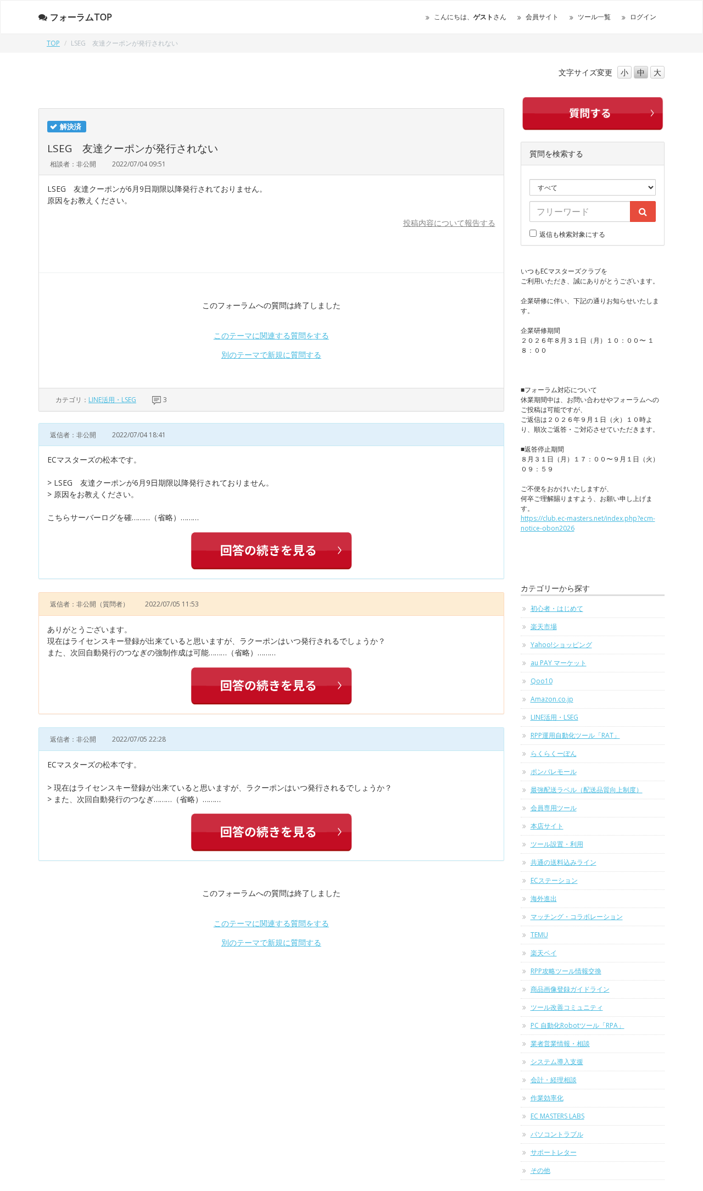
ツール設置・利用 (557, 844)
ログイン (643, 16)
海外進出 (544, 898)
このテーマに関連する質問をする (271, 335)
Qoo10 (542, 681)
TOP (53, 43)
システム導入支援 (557, 1061)
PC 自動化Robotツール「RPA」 (577, 1025)
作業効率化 (547, 1098)
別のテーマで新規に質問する (271, 354)
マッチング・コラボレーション (577, 916)
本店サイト (547, 826)
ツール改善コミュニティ (567, 1007)
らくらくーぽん (554, 753)
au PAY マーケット (559, 662)
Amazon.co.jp (552, 699)
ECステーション (554, 880)
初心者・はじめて (557, 608)
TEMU (539, 934)
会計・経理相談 (554, 1079)
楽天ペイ (544, 953)
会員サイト (542, 16)
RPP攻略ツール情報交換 (566, 971)
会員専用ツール (554, 807)
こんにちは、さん (470, 16)
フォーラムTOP (81, 17)
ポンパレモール (554, 771)
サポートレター (554, 1152)
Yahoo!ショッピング (561, 644)
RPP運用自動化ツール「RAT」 (575, 735)
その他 (540, 1170)
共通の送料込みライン (563, 862)
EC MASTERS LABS (557, 1116)
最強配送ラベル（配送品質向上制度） (587, 789)
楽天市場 (544, 626)
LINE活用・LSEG (112, 399)
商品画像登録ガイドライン (570, 989)
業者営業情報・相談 (560, 1043)
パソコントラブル (557, 1134)
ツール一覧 (594, 16)
